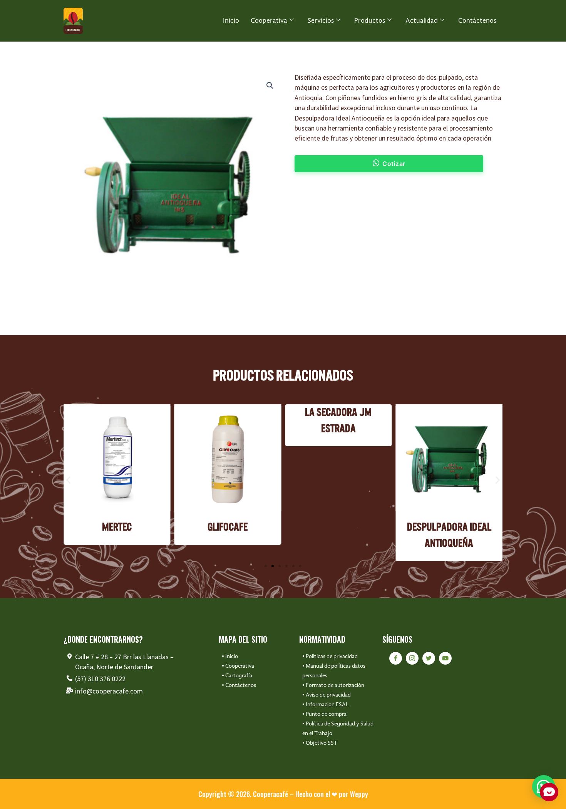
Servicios (321, 20)
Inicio (231, 20)
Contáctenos (477, 20)
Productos (369, 20)
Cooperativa (269, 20)
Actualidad (421, 20)
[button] (270, 85)
